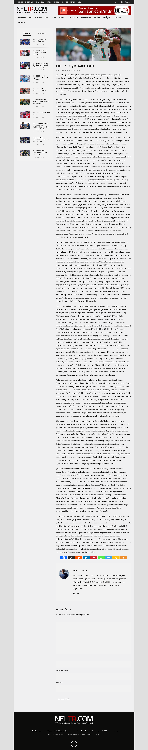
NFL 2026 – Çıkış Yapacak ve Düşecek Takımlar (40, 78)
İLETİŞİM (72, 2)
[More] (123, 557)
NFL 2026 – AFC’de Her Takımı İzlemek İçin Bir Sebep (40, 65)
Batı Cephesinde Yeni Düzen (41, 113)
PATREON (21, 22)
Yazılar (27, 33)
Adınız (58, 658)
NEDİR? (97, 17)
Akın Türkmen (61, 70)
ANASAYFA (22, 17)
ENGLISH (20, 2)
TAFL (47, 17)
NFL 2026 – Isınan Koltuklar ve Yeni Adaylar (40, 52)
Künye (49, 731)
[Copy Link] (116, 557)
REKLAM (80, 2)
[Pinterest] (93, 557)
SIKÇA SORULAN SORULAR (43, 2)
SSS (105, 731)
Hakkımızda (37, 731)
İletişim (96, 731)
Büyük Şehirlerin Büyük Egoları (39, 40)
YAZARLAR (73, 17)
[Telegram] (108, 557)
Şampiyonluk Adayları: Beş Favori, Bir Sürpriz (41, 139)
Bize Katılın (82, 731)
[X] (71, 557)
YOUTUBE (65, 2)
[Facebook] (63, 557)
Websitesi (59, 682)
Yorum (58, 619)
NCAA (54, 17)
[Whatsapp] (101, 557)
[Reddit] (78, 557)
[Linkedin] (86, 557)
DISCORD (57, 2)
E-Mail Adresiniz (62, 670)
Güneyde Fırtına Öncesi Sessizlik (39, 90)
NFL (30, 17)
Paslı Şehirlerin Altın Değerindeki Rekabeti (40, 152)
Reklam (115, 731)
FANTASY (38, 17)
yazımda (112, 523)
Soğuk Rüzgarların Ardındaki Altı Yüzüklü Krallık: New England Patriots (41, 126)
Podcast (42, 33)
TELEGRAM (117, 17)
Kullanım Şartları (64, 731)
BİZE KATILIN (29, 2)
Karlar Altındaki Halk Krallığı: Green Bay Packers (41, 101)
